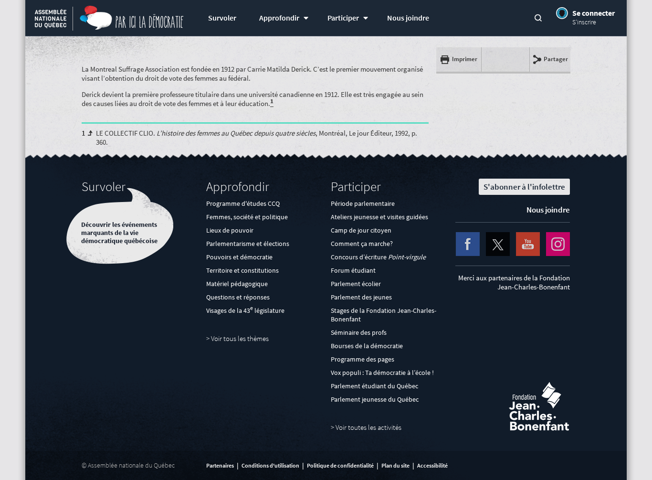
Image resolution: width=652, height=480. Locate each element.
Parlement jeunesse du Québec (375, 399)
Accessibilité (432, 465)
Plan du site (395, 465)
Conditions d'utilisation (270, 465)
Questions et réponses (238, 297)
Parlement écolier (356, 283)
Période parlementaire (363, 203)
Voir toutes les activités (368, 427)
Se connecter (593, 13)
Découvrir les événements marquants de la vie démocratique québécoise (119, 233)
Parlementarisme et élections (247, 243)
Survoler (222, 17)
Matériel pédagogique (237, 283)
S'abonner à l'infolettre (524, 186)
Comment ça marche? (362, 243)
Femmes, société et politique (247, 217)
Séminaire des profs (359, 332)
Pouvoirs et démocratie (239, 257)
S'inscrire (584, 22)
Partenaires (220, 465)
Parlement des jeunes (361, 297)
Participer (343, 17)
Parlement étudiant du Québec (374, 386)
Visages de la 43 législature (245, 310)
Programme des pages (362, 359)
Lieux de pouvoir (229, 230)
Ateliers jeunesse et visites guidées (379, 217)
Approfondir (279, 17)
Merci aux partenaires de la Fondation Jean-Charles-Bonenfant (514, 282)
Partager (556, 59)
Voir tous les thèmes (240, 338)
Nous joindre (408, 17)
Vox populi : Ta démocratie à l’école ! (382, 372)
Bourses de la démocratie (367, 345)
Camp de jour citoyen (361, 230)
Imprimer (464, 59)
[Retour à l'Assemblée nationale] (50, 19)
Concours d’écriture (378, 257)
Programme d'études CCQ (243, 203)
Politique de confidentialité (340, 465)
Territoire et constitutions (242, 270)
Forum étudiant (353, 270)
